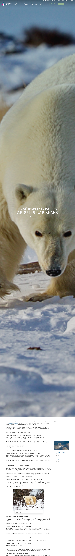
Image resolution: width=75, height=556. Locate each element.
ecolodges (18, 483)
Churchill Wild (34, 216)
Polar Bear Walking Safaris (13, 423)
